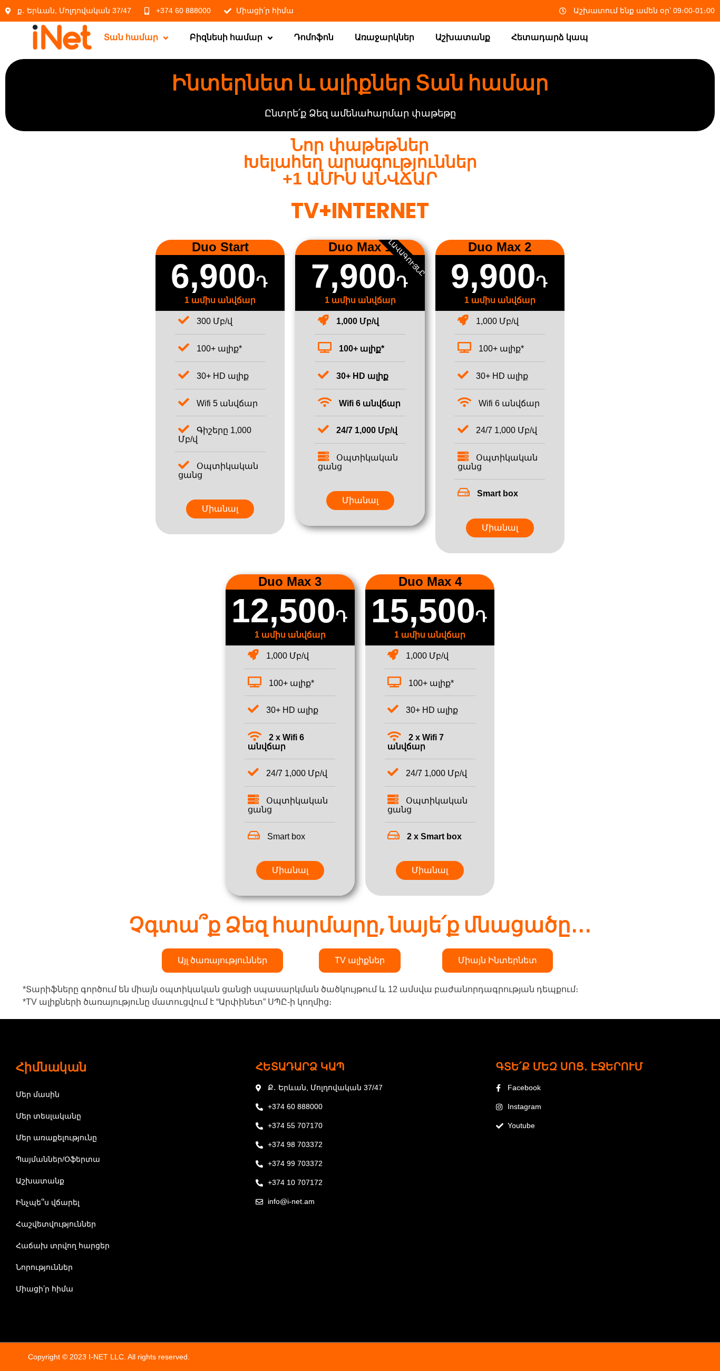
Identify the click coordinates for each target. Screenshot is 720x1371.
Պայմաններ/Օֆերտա (58, 1159)
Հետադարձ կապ (549, 37)
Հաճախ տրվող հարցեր (63, 1245)
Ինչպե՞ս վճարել (48, 1202)
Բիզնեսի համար (226, 37)
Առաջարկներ (384, 37)
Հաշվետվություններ (56, 1224)
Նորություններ (44, 1267)
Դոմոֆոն (314, 37)
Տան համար (131, 37)
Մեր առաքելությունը (56, 1137)
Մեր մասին (38, 1094)
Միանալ (220, 508)
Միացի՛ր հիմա (44, 1289)
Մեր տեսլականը (48, 1116)
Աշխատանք (462, 37)
